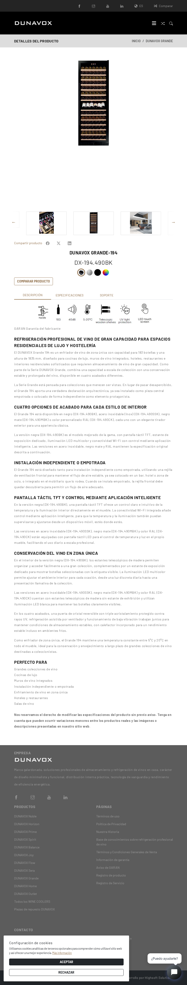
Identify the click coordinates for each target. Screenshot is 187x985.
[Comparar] (163, 23)
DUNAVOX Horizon (26, 824)
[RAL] (106, 272)
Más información (62, 952)
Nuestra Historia (107, 832)
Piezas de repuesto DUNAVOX (34, 909)
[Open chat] (174, 972)
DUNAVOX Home (25, 886)
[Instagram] (93, 6)
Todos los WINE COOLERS (32, 901)
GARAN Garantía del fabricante (37, 328)
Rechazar (66, 972)
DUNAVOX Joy (24, 855)
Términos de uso (107, 816)
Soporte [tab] (106, 295)
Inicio (136, 41)
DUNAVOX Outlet (25, 894)
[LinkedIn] (121, 6)
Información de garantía (112, 860)
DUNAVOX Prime (25, 832)
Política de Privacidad (111, 824)
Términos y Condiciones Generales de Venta (126, 852)
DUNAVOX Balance (26, 847)
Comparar (166, 6)
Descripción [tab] (32, 295)
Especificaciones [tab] (69, 295)
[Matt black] (97, 272)
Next (170, 133)
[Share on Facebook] (47, 243)
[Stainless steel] (89, 272)
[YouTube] (107, 6)
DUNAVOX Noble (25, 816)
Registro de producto (111, 875)
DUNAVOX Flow (24, 863)
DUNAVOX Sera (24, 870)
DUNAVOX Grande (159, 41)
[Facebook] (79, 6)
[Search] (171, 23)
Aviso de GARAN (107, 867)
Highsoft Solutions (159, 978)
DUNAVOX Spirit (25, 839)
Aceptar (66, 962)
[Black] (81, 272)
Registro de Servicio (110, 883)
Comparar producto (33, 281)
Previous (16, 133)
